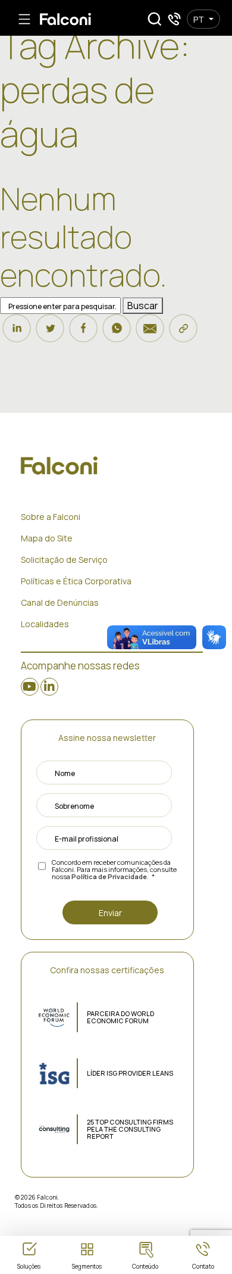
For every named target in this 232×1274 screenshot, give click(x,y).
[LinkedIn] (16, 333)
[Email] (150, 333)
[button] (155, 19)
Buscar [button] (142, 305)
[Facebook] (83, 333)
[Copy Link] (183, 333)
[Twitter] (50, 333)
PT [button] (198, 19)
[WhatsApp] (116, 333)
